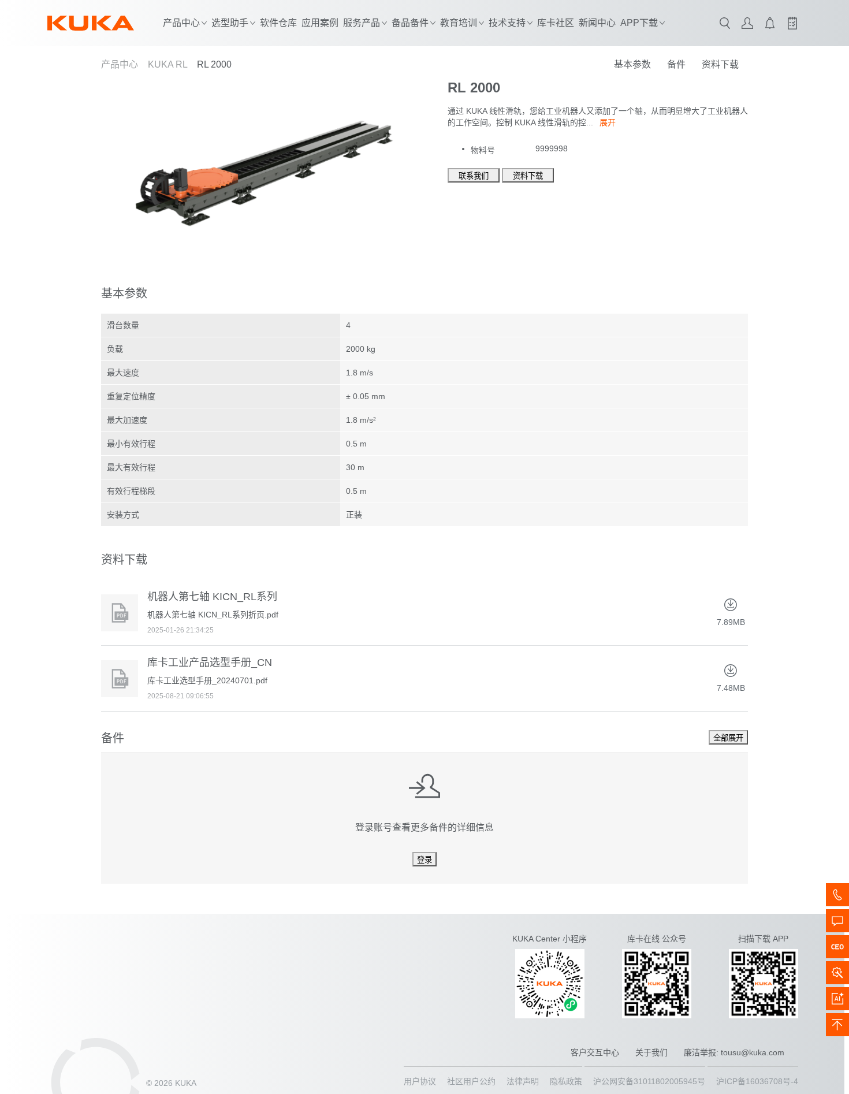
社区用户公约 (471, 1081)
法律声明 (523, 1081)
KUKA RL (167, 64)
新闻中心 (597, 23)
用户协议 (420, 1081)
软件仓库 (278, 23)
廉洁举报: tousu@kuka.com (734, 1052)
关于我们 (651, 1052)
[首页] (90, 23)
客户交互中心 (595, 1052)
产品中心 (119, 64)
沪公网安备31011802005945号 (649, 1081)
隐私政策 (566, 1081)
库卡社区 (555, 23)
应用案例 (319, 23)
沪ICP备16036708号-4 (757, 1081)
